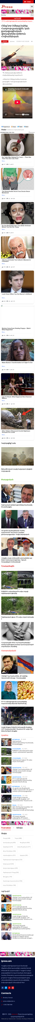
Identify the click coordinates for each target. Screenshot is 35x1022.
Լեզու (29, 2)
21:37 (25, 777)
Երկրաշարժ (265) (8, 864)
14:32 (25, 814)
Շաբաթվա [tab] (6, 828)
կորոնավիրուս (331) (9, 855)
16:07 (25, 767)
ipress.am (15, 1014)
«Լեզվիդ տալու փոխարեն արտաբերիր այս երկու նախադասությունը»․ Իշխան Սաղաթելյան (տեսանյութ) (16, 560)
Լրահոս (4, 735)
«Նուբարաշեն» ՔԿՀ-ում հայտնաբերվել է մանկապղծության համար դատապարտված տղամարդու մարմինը (17, 644)
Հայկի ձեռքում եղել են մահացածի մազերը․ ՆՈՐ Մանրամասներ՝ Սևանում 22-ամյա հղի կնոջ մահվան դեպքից (17, 729)
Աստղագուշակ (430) (9, 842)
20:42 (20, 805)
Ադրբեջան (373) (8, 847)
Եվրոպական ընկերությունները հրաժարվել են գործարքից (16, 506)
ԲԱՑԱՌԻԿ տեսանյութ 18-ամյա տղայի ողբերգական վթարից (14, 592)
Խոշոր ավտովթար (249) (10, 868)
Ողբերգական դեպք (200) (11, 872)
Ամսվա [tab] (19, 828)
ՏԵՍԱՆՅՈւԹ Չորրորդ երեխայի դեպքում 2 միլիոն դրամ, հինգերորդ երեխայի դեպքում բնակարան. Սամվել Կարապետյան (23, 938)
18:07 (25, 748)
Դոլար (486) (18, 838)
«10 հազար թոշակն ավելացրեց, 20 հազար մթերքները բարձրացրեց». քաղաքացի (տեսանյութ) (21, 818)
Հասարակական (8, 650)
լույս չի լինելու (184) (9, 885)
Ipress (13, 41)
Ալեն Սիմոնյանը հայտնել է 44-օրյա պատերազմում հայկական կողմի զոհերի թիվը (23, 808)
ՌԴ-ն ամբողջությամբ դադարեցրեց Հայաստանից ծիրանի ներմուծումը (14, 702)
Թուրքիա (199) (7, 876)
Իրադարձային (7, 566)
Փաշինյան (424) (25, 842)
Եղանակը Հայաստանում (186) (12, 881)
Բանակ (5, 41)
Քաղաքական (7, 479)
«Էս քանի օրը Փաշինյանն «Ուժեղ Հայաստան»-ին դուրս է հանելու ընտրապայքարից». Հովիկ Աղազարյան (15, 532)
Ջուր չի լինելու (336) (9, 851)
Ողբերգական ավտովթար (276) (12, 859)
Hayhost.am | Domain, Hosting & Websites (21, 1019)
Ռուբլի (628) (6, 838)
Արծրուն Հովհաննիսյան (15, 129)
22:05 (24, 739)
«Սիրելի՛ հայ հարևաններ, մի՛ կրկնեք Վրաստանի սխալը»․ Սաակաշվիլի (14, 677)
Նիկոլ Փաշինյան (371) (24, 847)
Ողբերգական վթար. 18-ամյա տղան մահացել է (17, 618)
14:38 (25, 795)
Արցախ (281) (24, 855)
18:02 (25, 758)
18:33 (24, 786)
